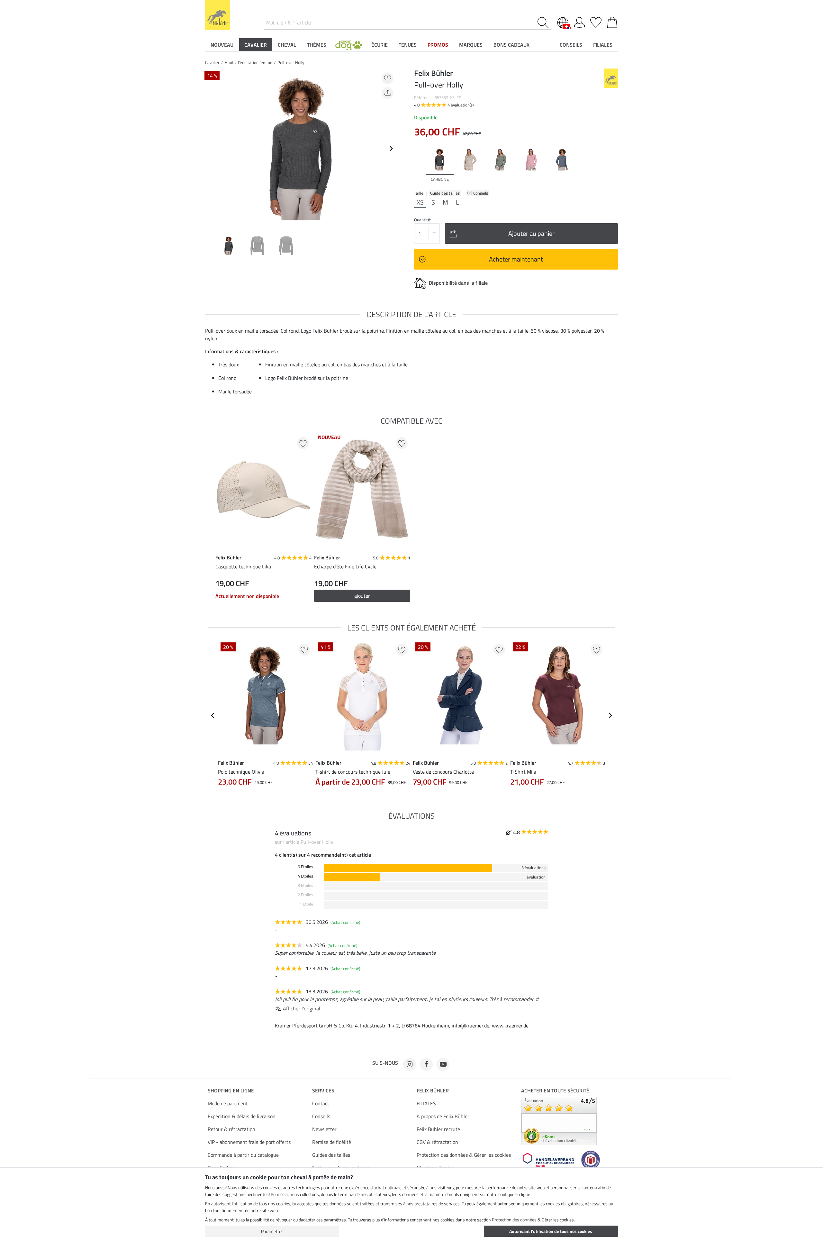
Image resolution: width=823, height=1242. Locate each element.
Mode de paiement (228, 1103)
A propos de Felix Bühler (443, 1116)
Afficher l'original (301, 1008)
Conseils (481, 193)
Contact (320, 1103)
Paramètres (272, 1231)
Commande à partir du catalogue (243, 1155)
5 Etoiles (305, 867)
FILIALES (426, 1103)
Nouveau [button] (222, 45)
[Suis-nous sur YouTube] (443, 1064)
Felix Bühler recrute (438, 1129)
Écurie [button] (379, 45)
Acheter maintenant (516, 259)
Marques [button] (471, 45)
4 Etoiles (305, 876)
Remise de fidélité (331, 1142)
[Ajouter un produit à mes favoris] (387, 78)
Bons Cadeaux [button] (511, 45)
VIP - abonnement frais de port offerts (249, 1142)
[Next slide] (391, 148)
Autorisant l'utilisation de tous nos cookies (550, 1231)
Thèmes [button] (316, 45)
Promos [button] (438, 45)
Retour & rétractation (231, 1129)
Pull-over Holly (290, 62)
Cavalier (212, 62)
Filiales (602, 45)
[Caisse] (612, 21)
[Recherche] (544, 22)
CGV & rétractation (437, 1142)
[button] (349, 44)
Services (323, 1090)
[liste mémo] (595, 21)
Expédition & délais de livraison (242, 1116)
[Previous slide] (210, 148)
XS (420, 202)
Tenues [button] (408, 45)
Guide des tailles (445, 193)
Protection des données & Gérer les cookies (464, 1155)
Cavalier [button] (255, 45)
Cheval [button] (287, 45)
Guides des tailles (331, 1155)
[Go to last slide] (213, 715)
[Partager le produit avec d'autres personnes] (387, 93)
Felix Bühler (433, 1090)
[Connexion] (579, 21)
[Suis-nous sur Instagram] (409, 1064)
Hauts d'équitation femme (248, 62)
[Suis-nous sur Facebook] (426, 1064)
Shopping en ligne (231, 1090)
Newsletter (324, 1129)
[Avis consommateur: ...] (559, 1120)
